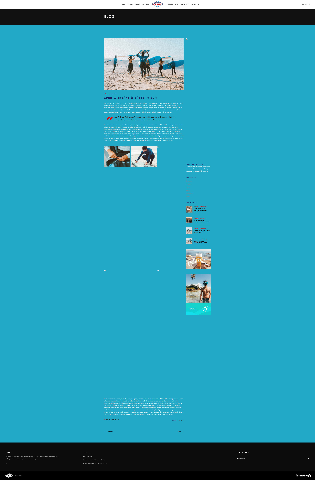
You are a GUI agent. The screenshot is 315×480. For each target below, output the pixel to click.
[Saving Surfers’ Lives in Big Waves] (189, 230)
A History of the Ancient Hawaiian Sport (200, 210)
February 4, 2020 (198, 206)
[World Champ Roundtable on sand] (189, 220)
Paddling (188, 184)
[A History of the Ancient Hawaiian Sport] (189, 209)
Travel (117, 420)
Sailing (188, 190)
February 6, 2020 (108, 94)
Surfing (188, 196)
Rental (114, 94)
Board (108, 420)
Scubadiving (189, 193)
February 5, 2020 (198, 218)
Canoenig (188, 181)
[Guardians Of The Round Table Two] (189, 241)
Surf (112, 420)
